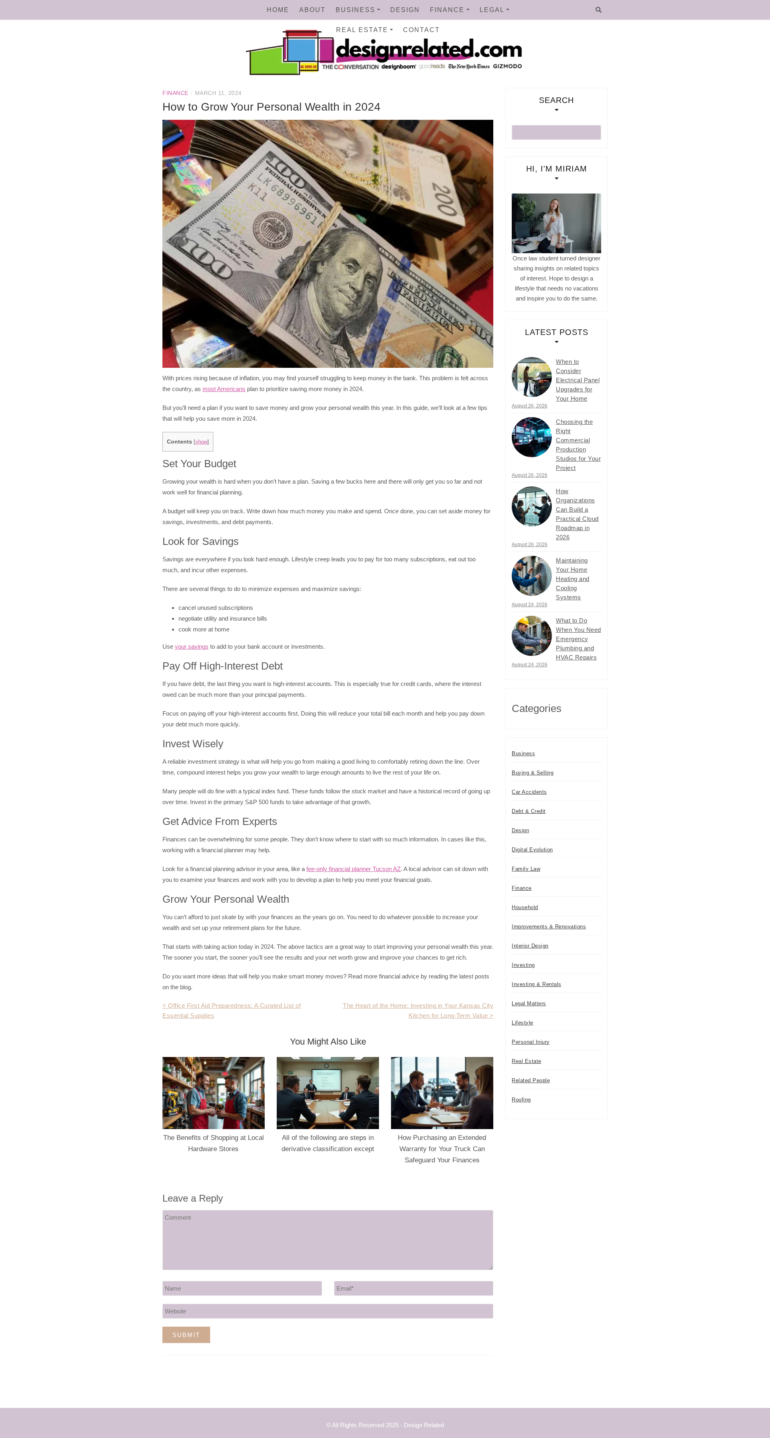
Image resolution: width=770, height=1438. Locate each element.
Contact (421, 29)
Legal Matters (529, 1003)
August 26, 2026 (529, 406)
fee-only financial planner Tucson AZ (353, 868)
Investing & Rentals (536, 984)
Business (355, 9)
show (201, 442)
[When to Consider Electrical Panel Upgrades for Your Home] (532, 377)
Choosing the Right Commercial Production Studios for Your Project (578, 444)
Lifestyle (522, 1023)
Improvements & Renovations (549, 927)
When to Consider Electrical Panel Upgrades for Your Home (578, 380)
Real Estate (362, 29)
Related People (531, 1080)
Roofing (521, 1100)
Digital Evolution (532, 850)
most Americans (224, 388)
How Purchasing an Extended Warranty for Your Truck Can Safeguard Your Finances (442, 1149)
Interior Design (530, 946)
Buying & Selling (532, 773)
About (312, 9)
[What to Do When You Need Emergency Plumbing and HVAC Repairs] (532, 636)
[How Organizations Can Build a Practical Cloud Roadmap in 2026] (532, 506)
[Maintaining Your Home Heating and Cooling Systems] (532, 576)
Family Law (526, 869)
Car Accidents (529, 792)
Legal (492, 9)
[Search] (599, 10)
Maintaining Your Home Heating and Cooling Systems (573, 579)
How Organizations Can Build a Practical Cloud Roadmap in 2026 (577, 514)
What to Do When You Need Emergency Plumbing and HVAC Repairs (578, 639)
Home (278, 9)
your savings (192, 646)
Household (525, 907)
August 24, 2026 (529, 604)
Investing (523, 965)
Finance (447, 9)
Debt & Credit (529, 811)
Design (405, 9)
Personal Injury (531, 1042)
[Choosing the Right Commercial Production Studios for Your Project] (532, 437)
